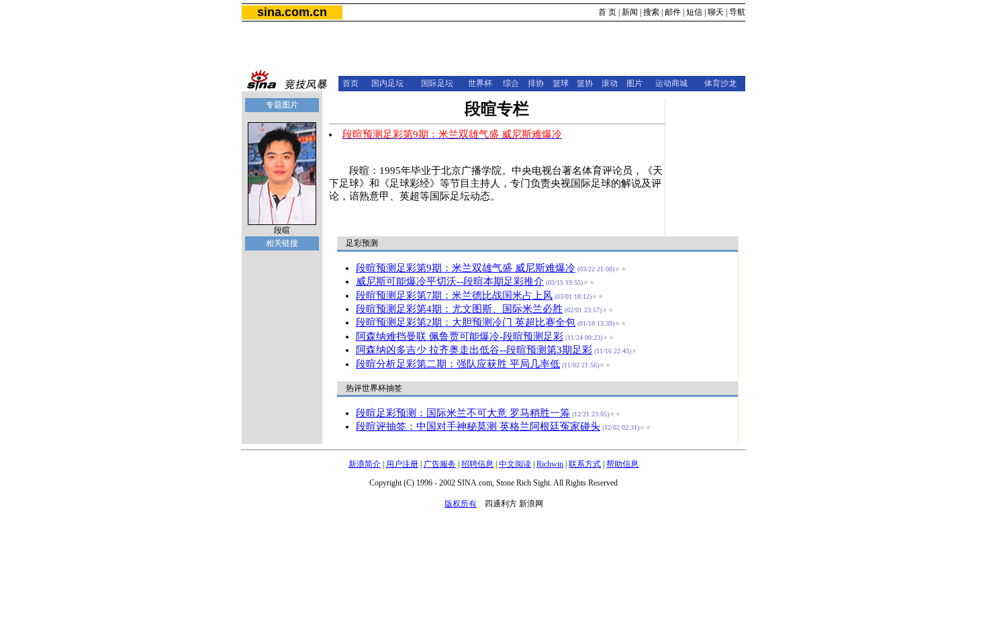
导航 (737, 12)
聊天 (716, 12)
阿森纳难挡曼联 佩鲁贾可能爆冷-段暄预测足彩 (459, 336)
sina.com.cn (292, 12)
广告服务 (440, 464)
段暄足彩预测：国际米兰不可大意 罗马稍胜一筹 (463, 413)
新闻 (630, 12)
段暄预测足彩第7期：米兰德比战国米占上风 (454, 295)
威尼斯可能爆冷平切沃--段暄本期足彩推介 (450, 281)
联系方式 (585, 464)
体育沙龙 (720, 83)
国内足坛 (387, 83)
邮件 (673, 12)
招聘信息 (477, 464)
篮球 (561, 83)
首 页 (607, 12)
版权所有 (460, 503)
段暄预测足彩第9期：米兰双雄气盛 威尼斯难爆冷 (465, 268)
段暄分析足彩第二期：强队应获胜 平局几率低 (458, 364)
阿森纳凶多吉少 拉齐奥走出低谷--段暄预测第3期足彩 (474, 350)
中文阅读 (515, 464)
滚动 (610, 83)
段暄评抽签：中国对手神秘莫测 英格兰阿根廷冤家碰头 (478, 426)
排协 (536, 83)
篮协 (585, 83)
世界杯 (480, 83)
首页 (350, 83)
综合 (511, 83)
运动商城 (671, 83)
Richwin (549, 464)
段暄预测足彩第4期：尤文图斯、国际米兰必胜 (459, 309)
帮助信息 (622, 464)
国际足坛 (437, 83)
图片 (634, 83)
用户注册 (402, 464)
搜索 (651, 12)
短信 (694, 12)
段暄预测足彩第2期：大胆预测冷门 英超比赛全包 (465, 322)
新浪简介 (364, 464)
